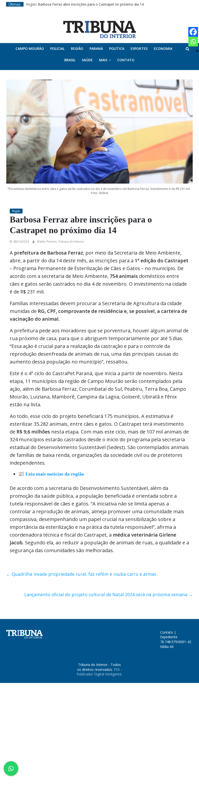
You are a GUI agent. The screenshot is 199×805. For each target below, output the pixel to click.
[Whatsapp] (193, 41)
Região (31, 4)
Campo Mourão (30, 48)
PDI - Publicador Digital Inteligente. (99, 672)
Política (116, 48)
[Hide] (197, 51)
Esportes (139, 48)
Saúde (87, 60)
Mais (103, 60)
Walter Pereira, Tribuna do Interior (60, 241)
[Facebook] (193, 32)
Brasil (69, 60)
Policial (57, 48)
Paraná (96, 48)
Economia (163, 48)
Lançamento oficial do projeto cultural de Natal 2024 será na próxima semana (108, 594)
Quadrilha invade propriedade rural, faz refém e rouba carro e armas (81, 574)
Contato (125, 60)
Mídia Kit (167, 646)
